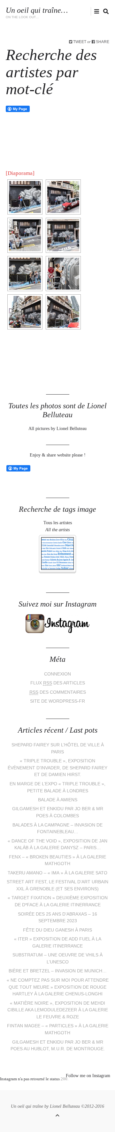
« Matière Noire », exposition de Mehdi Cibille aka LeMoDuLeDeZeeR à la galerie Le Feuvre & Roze (57, 1010)
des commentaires (57, 692)
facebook (43, 1086)
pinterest (52, 1086)
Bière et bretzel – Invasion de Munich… (58, 971)
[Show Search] (104, 11)
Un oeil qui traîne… (37, 10)
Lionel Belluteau (65, 1106)
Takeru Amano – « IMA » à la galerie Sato (57, 873)
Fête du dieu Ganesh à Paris (57, 930)
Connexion (57, 674)
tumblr (81, 1086)
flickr (71, 1086)
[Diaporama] (20, 173)
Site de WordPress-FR (57, 701)
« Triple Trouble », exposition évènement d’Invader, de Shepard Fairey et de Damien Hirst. (57, 767)
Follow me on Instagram (88, 1075)
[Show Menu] (95, 11)
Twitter (33, 1086)
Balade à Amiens (57, 799)
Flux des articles (57, 683)
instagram (62, 1086)
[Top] (57, 1114)
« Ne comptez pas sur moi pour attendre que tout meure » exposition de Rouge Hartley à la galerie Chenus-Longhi (58, 987)
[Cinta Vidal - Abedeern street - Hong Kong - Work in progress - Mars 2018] (25, 197)
